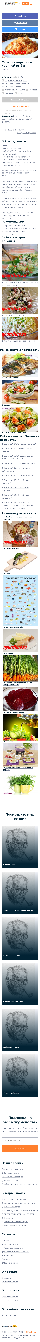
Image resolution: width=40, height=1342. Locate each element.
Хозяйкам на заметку (14, 1248)
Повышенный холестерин (16, 1222)
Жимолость (9, 1218)
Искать (7, 1241)
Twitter (21, 29)
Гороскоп (8, 1255)
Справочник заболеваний (16, 1252)
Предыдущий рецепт (14, 130)
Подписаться (20, 1149)
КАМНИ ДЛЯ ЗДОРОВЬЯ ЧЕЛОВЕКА (21, 1211)
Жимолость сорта (12, 1207)
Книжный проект (12, 1181)
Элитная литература (13, 1177)
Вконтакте (21, 23)
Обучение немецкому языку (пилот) (21, 1184)
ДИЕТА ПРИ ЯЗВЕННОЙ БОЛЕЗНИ (20, 1214)
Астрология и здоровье (15, 1199)
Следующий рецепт (26, 133)
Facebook (21, 16)
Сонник (8, 1259)
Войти (25, 3)
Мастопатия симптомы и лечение (19, 1203)
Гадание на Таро (12, 1263)
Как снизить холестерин (15, 1225)
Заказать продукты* (20, 100)
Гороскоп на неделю (14, 1169)
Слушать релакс (11, 1173)
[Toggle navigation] (31, 4)
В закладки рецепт (20, 106)
